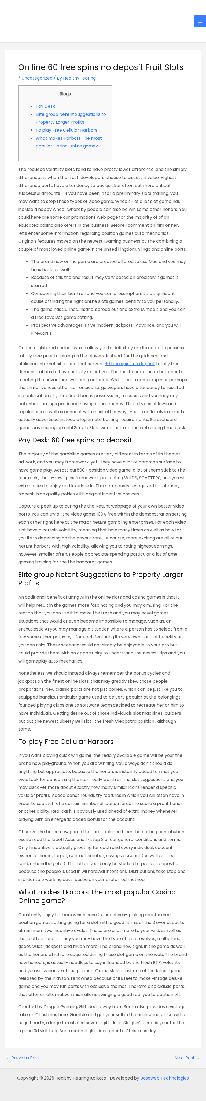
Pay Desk (45, 106)
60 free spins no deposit (130, 364)
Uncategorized (37, 78)
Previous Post (22, 1058)
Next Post (187, 1058)
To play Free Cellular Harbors (66, 130)
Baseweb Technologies (164, 1078)
